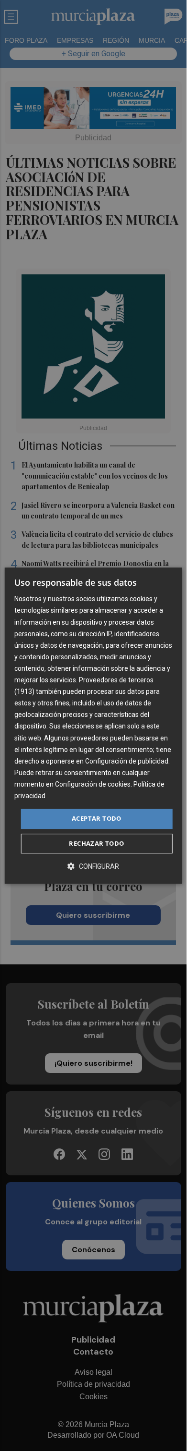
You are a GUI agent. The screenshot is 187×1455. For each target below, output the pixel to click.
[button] (93, 866)
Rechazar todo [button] (96, 843)
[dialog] (93, 725)
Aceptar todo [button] (96, 818)
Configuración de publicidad (126, 761)
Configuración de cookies (93, 784)
